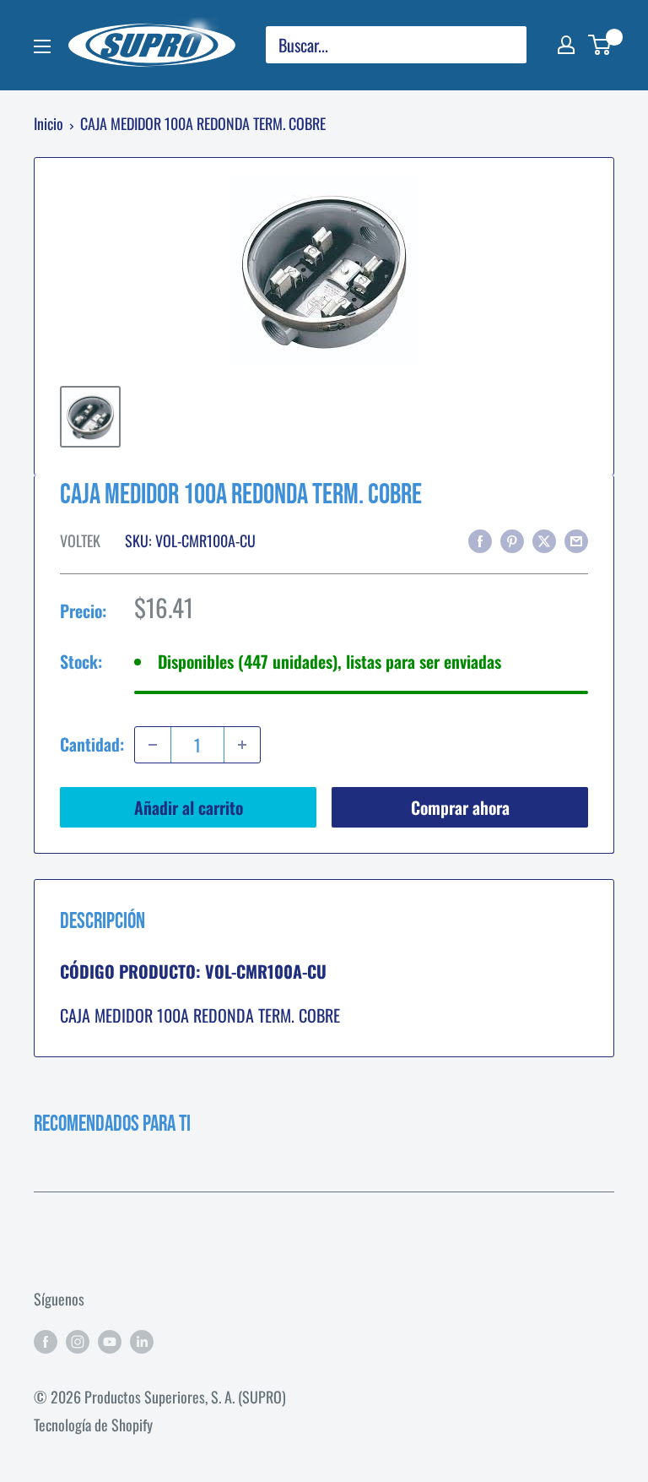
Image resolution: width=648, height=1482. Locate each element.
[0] (600, 45)
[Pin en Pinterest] (512, 539)
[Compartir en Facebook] (480, 539)
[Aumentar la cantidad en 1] (242, 745)
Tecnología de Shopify (93, 1425)
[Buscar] (505, 44)
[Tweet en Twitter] (544, 539)
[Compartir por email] (576, 539)
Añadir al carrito (188, 807)
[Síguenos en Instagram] (77, 1340)
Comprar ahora (460, 807)
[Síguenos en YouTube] (110, 1340)
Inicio (48, 123)
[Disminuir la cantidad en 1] (152, 745)
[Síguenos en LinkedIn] (142, 1340)
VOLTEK (80, 540)
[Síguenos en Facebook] (45, 1340)
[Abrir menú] (42, 46)
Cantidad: (92, 744)
